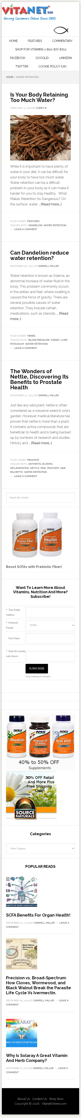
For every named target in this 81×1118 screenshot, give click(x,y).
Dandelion (35, 225)
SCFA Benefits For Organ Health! (38, 915)
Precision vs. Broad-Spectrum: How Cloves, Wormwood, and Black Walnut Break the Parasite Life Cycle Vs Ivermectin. (38, 985)
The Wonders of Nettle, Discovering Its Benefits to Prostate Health (39, 379)
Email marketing (32, 676)
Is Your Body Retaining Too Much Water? (39, 97)
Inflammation (19, 468)
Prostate (33, 459)
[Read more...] (51, 204)
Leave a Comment (25, 229)
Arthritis (34, 463)
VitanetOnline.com (54, 1103)
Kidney (55, 339)
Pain (43, 468)
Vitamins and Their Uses (40, 12)
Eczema (47, 463)
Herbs (31, 335)
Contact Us (39, 1099)
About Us (23, 1099)
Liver (64, 339)
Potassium (17, 343)
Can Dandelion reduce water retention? (39, 255)
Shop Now (56, 1099)
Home (9, 77)
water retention (55, 225)
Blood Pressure (39, 339)
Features (33, 221)
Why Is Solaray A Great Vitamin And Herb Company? (37, 1058)
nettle (34, 468)
